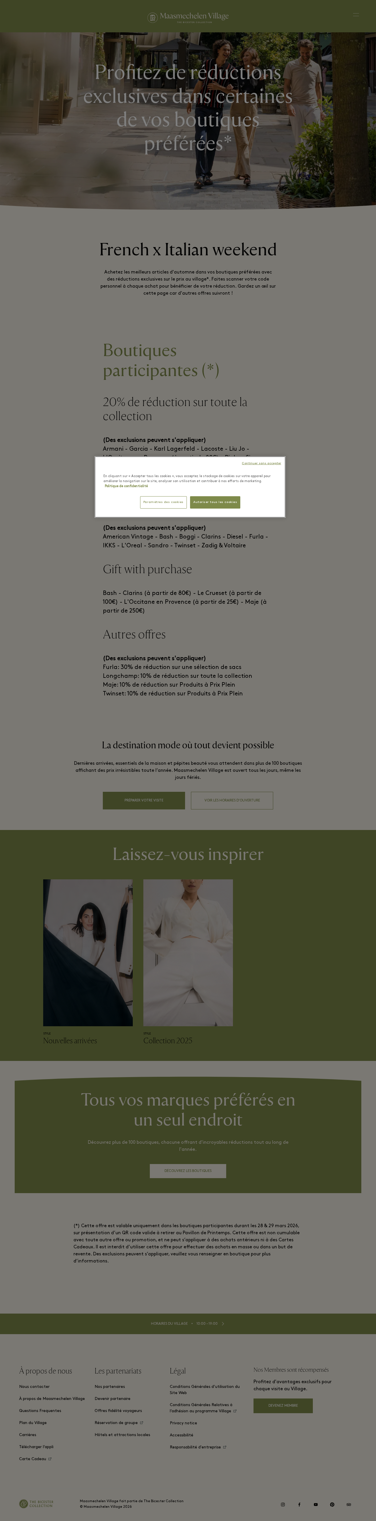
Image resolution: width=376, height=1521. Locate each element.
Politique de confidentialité (126, 486)
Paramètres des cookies (163, 502)
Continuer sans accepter (261, 463)
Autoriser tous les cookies (215, 502)
